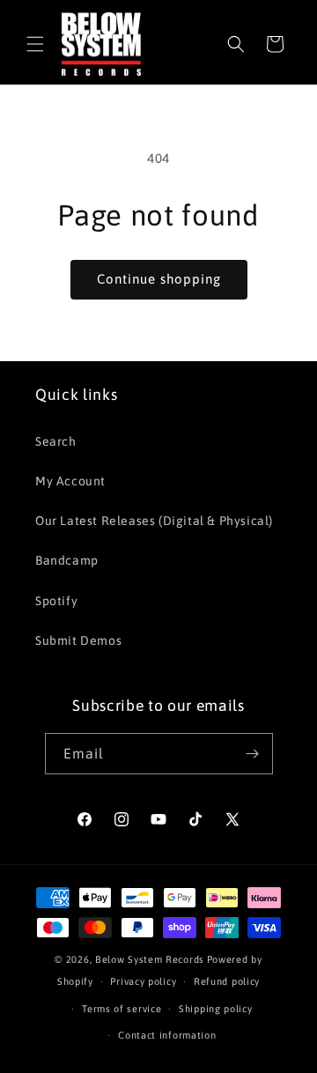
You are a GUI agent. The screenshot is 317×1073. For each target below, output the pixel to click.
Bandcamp (67, 560)
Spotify (56, 601)
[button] (35, 44)
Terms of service (121, 1008)
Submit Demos (78, 640)
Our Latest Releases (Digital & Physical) (154, 521)
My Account (70, 481)
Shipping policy (216, 1008)
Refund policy (227, 981)
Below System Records (149, 959)
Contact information (167, 1035)
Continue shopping (159, 278)
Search (56, 441)
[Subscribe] (252, 753)
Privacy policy (143, 981)
